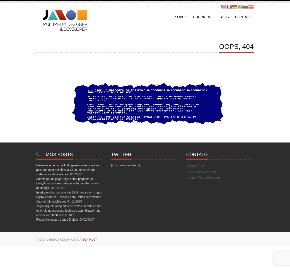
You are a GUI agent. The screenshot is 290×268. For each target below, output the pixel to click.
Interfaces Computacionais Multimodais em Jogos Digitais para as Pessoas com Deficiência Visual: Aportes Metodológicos (69, 197)
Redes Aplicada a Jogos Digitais (57, 219)
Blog (224, 17)
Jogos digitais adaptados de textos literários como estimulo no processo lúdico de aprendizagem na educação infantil (69, 210)
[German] (234, 6)
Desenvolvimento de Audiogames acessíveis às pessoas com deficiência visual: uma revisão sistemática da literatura (67, 170)
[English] (224, 6)
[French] (229, 6)
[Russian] (245, 6)
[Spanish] (251, 6)
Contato (243, 17)
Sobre (181, 17)
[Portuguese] (240, 6)
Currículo (203, 17)
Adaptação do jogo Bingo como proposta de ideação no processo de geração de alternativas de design (67, 183)
